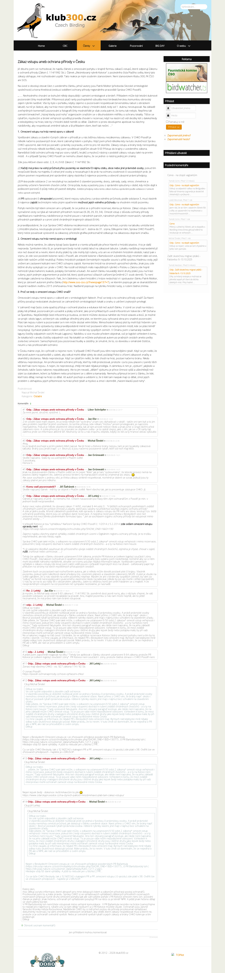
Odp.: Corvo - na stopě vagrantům (184, 185)
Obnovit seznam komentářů (39, 925)
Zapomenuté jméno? (179, 135)
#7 (24, 495)
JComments (153, 937)
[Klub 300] (112, 20)
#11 (25, 663)
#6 (24, 486)
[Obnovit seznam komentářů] (31, 403)
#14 (25, 801)
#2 (24, 418)
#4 (24, 455)
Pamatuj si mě (176, 121)
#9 (24, 604)
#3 (24, 440)
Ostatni (38, 396)
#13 (25, 758)
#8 (24, 590)
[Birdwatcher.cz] (186, 87)
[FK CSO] (186, 72)
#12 (25, 680)
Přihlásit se (174, 127)
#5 (24, 469)
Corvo (172, 223)
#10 (25, 651)
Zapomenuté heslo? (178, 139)
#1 (24, 409)
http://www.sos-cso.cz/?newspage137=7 (86, 282)
